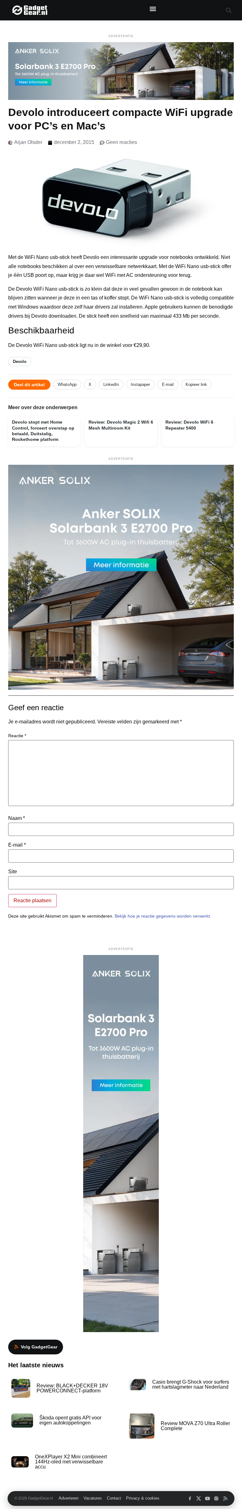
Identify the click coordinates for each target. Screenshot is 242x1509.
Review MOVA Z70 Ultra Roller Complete (195, 1426)
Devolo (19, 361)
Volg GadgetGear (39, 1346)
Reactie (17, 735)
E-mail (168, 384)
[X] (198, 1498)
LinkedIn (111, 384)
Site (12, 871)
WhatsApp (67, 384)
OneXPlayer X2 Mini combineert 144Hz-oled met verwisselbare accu (71, 1461)
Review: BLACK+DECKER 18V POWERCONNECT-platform (72, 1388)
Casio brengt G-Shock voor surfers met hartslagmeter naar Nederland (190, 1384)
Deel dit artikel (29, 384)
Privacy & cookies (142, 1498)
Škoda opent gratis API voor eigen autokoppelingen (70, 1420)
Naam (16, 818)
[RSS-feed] (225, 1498)
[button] (152, 8)
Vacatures (93, 1498)
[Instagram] (216, 1498)
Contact (114, 1498)
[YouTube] (207, 1498)
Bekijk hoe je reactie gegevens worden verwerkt (162, 916)
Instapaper (140, 384)
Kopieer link (196, 384)
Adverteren (68, 1498)
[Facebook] (189, 1498)
